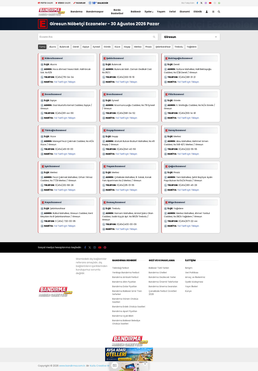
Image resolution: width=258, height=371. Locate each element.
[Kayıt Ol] (207, 11)
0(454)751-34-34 (64, 77)
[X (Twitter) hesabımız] (201, 2)
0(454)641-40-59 (126, 149)
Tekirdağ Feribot (120, 267)
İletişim (188, 267)
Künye (188, 291)
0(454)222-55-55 (188, 149)
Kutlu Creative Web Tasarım (106, 365)
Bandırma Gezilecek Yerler (162, 277)
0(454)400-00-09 (126, 224)
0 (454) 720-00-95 (65, 221)
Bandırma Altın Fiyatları (124, 281)
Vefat (172, 11)
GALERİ (47, 3)
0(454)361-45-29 (188, 185)
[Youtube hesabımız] (210, 2)
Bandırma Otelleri (158, 272)
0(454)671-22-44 (188, 221)
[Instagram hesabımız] (206, 2)
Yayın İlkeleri (191, 286)
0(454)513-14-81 (187, 113)
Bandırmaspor (94, 11)
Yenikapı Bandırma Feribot (125, 272)
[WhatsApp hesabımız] (219, 2)
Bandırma (76, 11)
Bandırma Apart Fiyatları (124, 311)
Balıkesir (136, 11)
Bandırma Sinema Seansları (163, 286)
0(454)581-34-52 (126, 113)
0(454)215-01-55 (125, 185)
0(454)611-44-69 (64, 113)
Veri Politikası (191, 272)
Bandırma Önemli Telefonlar (163, 281)
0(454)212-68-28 (64, 185)
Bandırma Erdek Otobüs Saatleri (128, 306)
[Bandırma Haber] (51, 14)
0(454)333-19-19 (125, 77)
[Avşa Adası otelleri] (129, 355)
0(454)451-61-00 (64, 149)
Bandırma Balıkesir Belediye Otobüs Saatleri (126, 322)
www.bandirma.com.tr (72, 365)
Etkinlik (198, 11)
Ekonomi (185, 11)
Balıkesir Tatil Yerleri (159, 267)
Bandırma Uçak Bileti (122, 315)
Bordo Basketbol (117, 11)
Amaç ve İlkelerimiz (195, 277)
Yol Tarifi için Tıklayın (64, 81)
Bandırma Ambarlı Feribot (125, 277)
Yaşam (161, 11)
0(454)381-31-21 (187, 77)
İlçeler (148, 11)
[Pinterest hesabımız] (215, 2)
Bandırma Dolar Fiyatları (124, 286)
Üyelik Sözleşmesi (194, 281)
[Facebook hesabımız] (197, 2)
